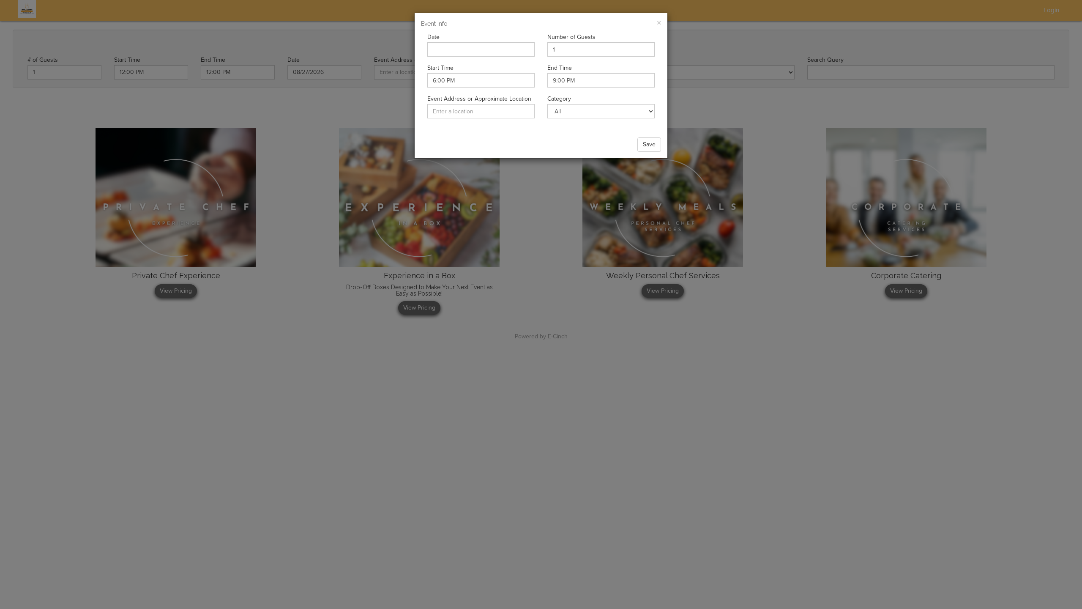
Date (433, 37)
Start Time (440, 67)
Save (649, 144)
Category (559, 98)
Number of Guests (571, 37)
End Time (559, 67)
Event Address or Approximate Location (479, 98)
